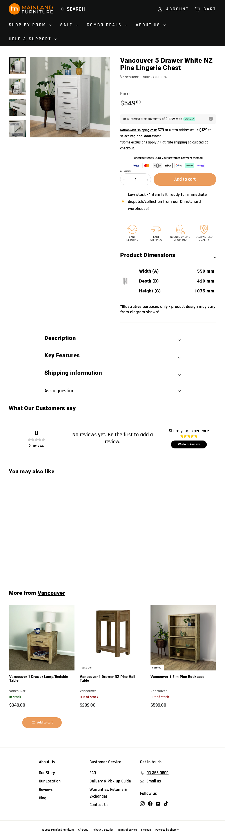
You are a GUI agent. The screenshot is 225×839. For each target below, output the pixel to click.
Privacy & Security (103, 830)
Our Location (50, 781)
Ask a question (59, 391)
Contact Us (98, 805)
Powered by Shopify (167, 830)
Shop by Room (28, 25)
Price (124, 93)
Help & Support (31, 39)
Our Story (47, 773)
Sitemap (146, 830)
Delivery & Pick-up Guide (110, 781)
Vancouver (129, 77)
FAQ (92, 773)
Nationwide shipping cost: (138, 130)
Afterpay (83, 830)
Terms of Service (127, 830)
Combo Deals (105, 25)
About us (149, 25)
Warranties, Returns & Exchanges (108, 793)
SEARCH (76, 9)
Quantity (125, 171)
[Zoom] (70, 97)
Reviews (46, 789)
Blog (42, 798)
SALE (67, 25)
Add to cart (26, 567)
